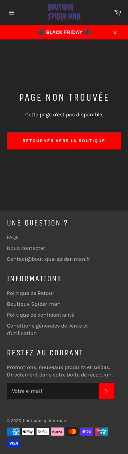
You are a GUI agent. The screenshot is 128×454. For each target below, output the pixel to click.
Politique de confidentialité (40, 315)
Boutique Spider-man (34, 304)
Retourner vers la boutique (64, 140)
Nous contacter (26, 248)
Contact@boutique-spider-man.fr (48, 259)
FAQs (12, 237)
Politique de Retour (30, 293)
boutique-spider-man (44, 420)
